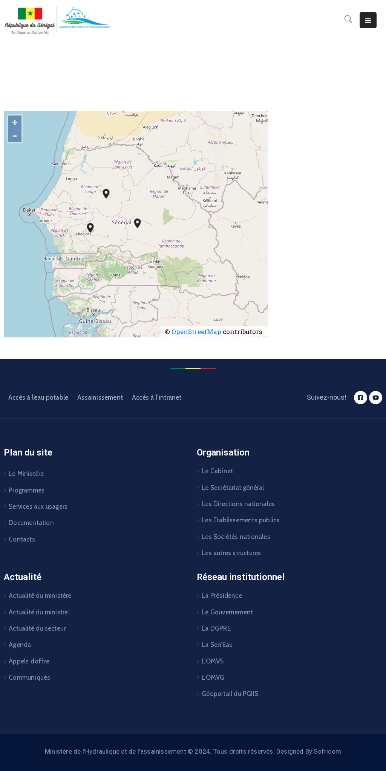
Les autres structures (231, 553)
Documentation (31, 522)
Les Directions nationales (238, 504)
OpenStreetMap (196, 331)
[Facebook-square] (360, 397)
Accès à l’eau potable (38, 397)
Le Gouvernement (227, 612)
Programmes (26, 490)
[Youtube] (375, 397)
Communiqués (29, 677)
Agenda (20, 644)
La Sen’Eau (217, 644)
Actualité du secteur (37, 628)
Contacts (22, 539)
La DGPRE (216, 628)
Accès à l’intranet (157, 397)
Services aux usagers (38, 506)
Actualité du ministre (38, 612)
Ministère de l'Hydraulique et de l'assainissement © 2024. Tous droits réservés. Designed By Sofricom (193, 751)
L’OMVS (213, 661)
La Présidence (222, 595)
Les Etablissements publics (240, 520)
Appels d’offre (29, 661)
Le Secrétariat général (233, 487)
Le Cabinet (217, 471)
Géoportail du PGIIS (230, 693)
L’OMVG (213, 677)
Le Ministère (26, 473)
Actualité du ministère (40, 595)
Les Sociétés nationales (236, 536)
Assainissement (100, 397)
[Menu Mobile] (368, 20)
